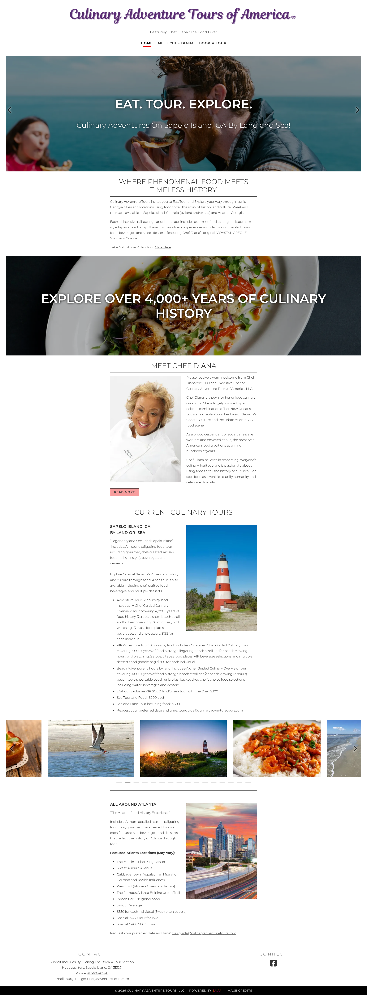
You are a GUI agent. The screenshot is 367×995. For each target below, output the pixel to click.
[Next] (357, 110)
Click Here (163, 247)
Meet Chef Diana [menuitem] (176, 43)
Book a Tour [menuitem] (213, 43)
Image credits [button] (239, 990)
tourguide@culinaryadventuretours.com (210, 710)
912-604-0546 (97, 973)
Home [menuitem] (147, 43)
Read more (124, 492)
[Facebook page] (273, 963)
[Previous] (9, 110)
